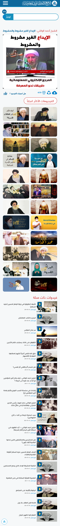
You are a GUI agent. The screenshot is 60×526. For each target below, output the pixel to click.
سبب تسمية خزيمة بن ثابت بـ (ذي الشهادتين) (24, 416)
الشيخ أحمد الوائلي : (46, 30)
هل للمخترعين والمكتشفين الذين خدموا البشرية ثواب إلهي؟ (21, 441)
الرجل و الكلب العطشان (27, 317)
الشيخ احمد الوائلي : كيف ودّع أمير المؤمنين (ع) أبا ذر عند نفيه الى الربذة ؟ (19, 379)
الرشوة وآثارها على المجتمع (26, 490)
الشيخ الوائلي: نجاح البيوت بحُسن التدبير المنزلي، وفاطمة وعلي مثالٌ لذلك (21, 404)
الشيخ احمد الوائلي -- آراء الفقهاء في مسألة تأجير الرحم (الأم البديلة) (22, 429)
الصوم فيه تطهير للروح (27, 515)
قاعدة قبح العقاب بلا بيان (27, 502)
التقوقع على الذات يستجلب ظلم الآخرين (21, 342)
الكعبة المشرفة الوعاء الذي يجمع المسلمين (19, 465)
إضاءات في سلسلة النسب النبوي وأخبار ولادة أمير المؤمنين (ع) (19, 392)
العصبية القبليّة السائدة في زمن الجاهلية (21, 478)
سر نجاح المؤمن (30, 330)
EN (4, 11)
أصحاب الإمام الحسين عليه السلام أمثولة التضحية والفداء (21, 453)
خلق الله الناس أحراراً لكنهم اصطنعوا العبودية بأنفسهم (22, 355)
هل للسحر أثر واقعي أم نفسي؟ (24, 367)
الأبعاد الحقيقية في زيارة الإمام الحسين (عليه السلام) (20, 305)
